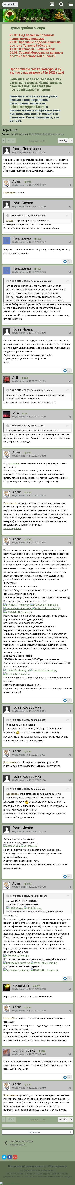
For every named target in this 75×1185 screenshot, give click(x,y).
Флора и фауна (56, 134)
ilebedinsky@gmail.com (27, 107)
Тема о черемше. (12, 528)
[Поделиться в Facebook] (9, 1157)
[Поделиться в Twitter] (4, 1157)
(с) (67, 478)
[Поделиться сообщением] (70, 152)
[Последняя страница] (71, 140)
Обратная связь (57, 1166)
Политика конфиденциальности (26, 1166)
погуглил (14, 463)
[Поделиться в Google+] (15, 1157)
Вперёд (63, 141)
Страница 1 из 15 (37, 141)
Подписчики (34, 1132)
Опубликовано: (29, 152)
